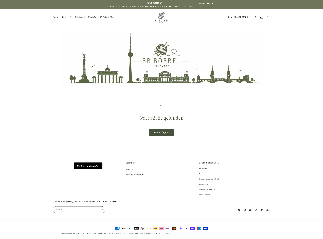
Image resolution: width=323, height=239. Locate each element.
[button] (255, 17)
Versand (168, 233)
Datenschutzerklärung (96, 233)
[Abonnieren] (101, 209)
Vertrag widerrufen (88, 166)
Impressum (150, 233)
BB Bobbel (64, 233)
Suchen (129, 169)
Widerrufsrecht (115, 233)
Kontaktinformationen (133, 233)
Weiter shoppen (161, 132)
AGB (160, 233)
